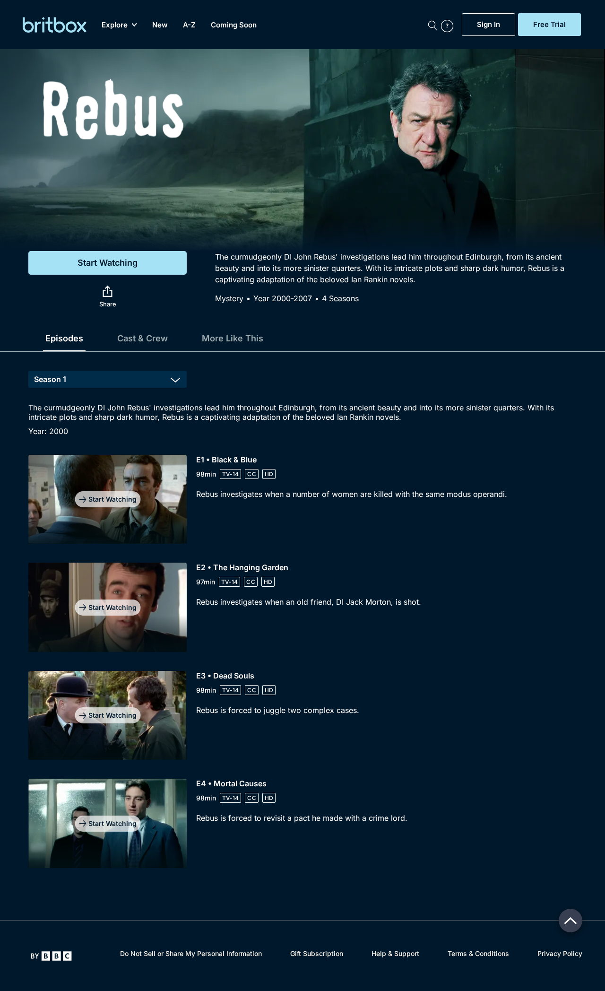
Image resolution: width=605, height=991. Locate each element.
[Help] (449, 25)
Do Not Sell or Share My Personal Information (191, 953)
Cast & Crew (142, 338)
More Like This (232, 338)
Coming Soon (234, 24)
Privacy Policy (559, 953)
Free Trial (549, 24)
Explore (115, 24)
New (160, 24)
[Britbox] (54, 25)
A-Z (189, 24)
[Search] (432, 25)
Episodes (64, 338)
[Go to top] (570, 920)
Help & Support (395, 953)
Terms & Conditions (478, 953)
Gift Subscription (316, 953)
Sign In (488, 24)
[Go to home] (51, 956)
